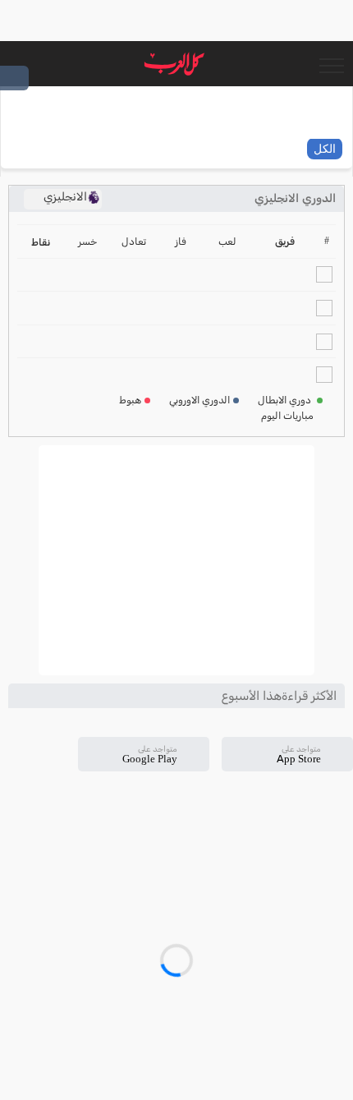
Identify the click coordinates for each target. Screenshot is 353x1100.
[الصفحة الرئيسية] (174, 63)
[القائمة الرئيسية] (331, 64)
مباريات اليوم (287, 415)
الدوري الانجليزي (295, 198)
